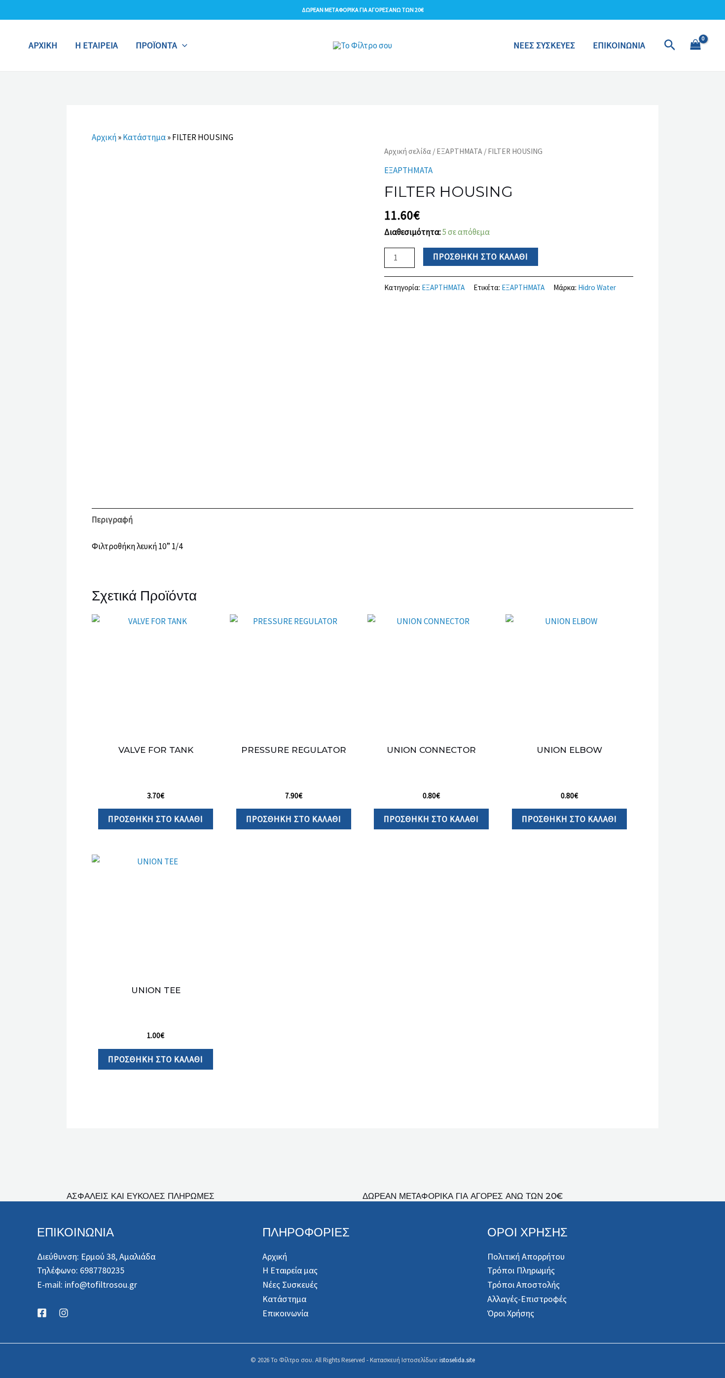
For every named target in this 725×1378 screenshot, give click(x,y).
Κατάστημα (144, 137)
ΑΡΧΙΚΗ (43, 45)
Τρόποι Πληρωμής (521, 1270)
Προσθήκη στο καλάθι (480, 256)
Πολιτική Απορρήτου (526, 1256)
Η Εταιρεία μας (290, 1270)
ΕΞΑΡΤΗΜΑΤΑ (459, 151)
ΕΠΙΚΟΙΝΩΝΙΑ (619, 45)
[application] (182, 45)
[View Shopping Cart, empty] (695, 45)
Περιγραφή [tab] (112, 519)
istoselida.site (457, 1360)
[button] (670, 45)
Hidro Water (597, 287)
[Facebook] (42, 1313)
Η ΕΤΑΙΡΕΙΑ (96, 45)
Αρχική (104, 137)
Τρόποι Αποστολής (523, 1284)
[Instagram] (64, 1313)
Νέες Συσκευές (290, 1284)
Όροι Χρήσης (510, 1313)
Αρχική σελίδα (407, 151)
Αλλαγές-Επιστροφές (527, 1298)
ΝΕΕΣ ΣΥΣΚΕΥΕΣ (544, 45)
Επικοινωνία (285, 1313)
